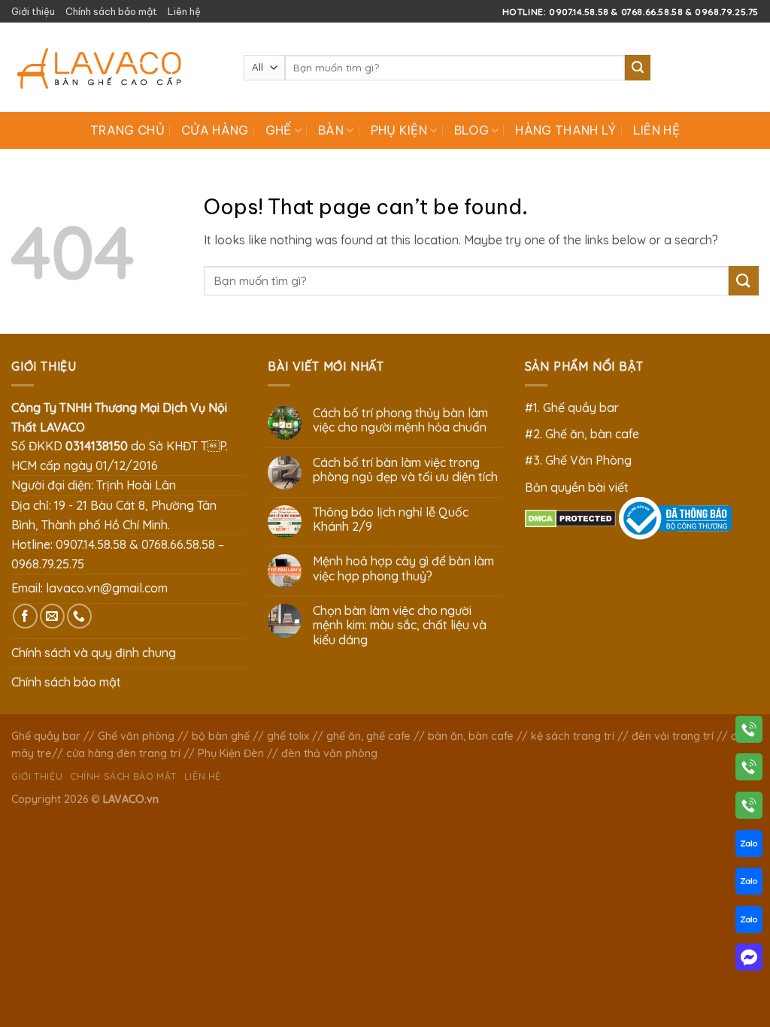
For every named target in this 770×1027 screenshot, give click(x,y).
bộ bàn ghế (221, 736)
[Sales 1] (748, 846)
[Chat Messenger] (748, 960)
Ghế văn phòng (136, 736)
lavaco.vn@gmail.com (107, 587)
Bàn (331, 130)
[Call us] (79, 616)
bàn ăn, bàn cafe (471, 736)
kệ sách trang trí (572, 736)
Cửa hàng (215, 130)
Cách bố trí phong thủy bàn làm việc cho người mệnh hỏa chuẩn (400, 420)
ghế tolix (288, 736)
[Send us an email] (52, 616)
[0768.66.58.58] (748, 769)
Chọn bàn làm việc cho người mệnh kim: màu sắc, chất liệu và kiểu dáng (400, 625)
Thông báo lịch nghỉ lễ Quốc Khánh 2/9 (390, 519)
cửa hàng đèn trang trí (123, 753)
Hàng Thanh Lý (565, 130)
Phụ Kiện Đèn (231, 753)
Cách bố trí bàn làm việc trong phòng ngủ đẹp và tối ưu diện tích (405, 470)
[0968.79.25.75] (748, 808)
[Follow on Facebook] (25, 616)
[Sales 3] (748, 922)
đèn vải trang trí (673, 736)
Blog (471, 130)
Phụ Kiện (399, 130)
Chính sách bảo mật (111, 11)
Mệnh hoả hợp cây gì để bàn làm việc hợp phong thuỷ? (403, 568)
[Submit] (637, 67)
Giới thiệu (33, 11)
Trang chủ (127, 130)
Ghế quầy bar (45, 736)
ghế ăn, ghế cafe (368, 736)
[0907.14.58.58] (748, 732)
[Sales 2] (748, 884)
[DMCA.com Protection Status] (570, 517)
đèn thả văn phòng (329, 753)
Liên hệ (184, 11)
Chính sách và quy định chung (93, 652)
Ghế (278, 130)
